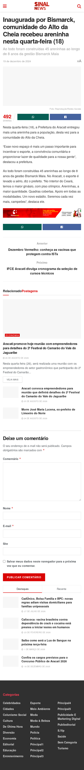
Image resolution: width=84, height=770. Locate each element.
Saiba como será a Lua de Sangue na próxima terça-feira (46, 642)
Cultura (8, 721)
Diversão (9, 732)
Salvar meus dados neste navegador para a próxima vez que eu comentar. (41, 563)
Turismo (63, 748)
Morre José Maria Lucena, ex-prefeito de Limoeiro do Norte (48, 411)
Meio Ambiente (40, 709)
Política (35, 738)
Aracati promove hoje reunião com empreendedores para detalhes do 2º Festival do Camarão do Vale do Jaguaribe (40, 348)
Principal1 (37, 744)
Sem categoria (67, 742)
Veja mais (14, 378)
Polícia (34, 732)
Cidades (8, 709)
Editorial (8, 744)
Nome (8, 508)
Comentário (12, 459)
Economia (12, 335)
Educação (9, 750)
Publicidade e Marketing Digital (69, 717)
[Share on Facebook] (65, 117)
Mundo (35, 726)
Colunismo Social (14, 715)
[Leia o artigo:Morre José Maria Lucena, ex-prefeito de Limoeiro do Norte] (11, 413)
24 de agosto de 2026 (35, 418)
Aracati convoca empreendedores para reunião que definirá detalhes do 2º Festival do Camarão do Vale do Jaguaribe (50, 392)
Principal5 (64, 709)
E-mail (8, 526)
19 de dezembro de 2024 (17, 61)
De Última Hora (13, 726)
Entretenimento (13, 756)
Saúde (62, 736)
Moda (34, 715)
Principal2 (37, 750)
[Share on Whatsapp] (33, 117)
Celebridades (12, 703)
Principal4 (64, 703)
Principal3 (37, 756)
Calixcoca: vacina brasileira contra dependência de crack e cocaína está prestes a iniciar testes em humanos (46, 623)
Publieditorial (66, 724)
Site (5, 544)
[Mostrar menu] (5, 6)
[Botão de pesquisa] (79, 6)
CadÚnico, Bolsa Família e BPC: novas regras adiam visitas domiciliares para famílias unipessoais (47, 602)
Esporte (35, 703)
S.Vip (61, 730)
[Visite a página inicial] (42, 6)
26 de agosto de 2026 (17, 358)
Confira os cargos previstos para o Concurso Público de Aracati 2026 (44, 659)
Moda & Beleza (40, 721)
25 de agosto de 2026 (35, 401)
